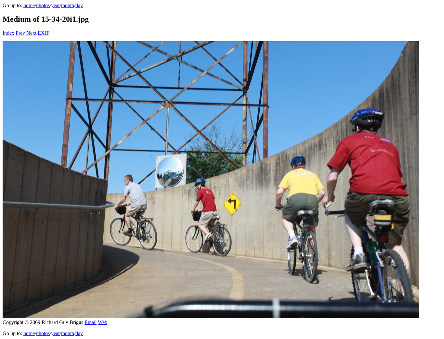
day (79, 5)
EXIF (43, 33)
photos (43, 5)
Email (91, 322)
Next (31, 33)
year (55, 5)
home (29, 5)
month (67, 5)
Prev (20, 33)
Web (102, 322)
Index (8, 33)
